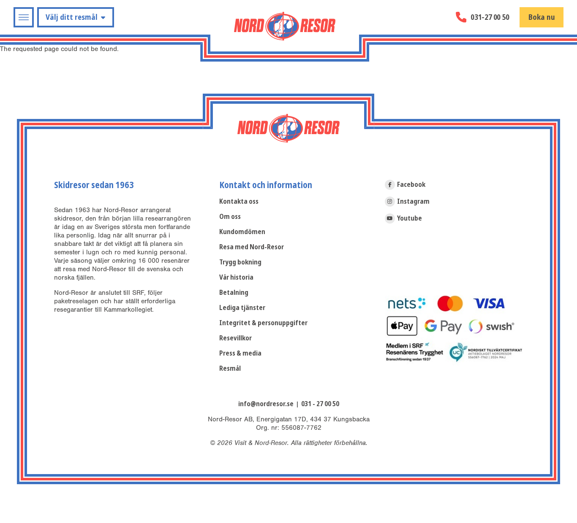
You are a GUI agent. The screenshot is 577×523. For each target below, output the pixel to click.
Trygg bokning (240, 262)
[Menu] (24, 17)
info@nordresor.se (266, 404)
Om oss (230, 216)
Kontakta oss (239, 201)
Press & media (240, 353)
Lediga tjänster (242, 308)
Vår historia (236, 277)
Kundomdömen (242, 232)
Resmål (230, 368)
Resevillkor (235, 338)
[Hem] (284, 26)
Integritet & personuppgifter (263, 323)
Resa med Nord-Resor (251, 247)
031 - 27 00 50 (320, 404)
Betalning (233, 292)
